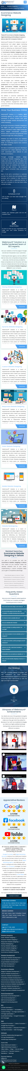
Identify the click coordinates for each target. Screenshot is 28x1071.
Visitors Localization (14, 1063)
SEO (2, 1005)
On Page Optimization (18, 1012)
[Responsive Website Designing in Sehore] (14, 397)
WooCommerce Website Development (12, 982)
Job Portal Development (8, 998)
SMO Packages (18, 1030)
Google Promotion (8, 854)
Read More (22, 306)
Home (2, 6)
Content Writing (5, 1012)
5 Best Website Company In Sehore (12, 579)
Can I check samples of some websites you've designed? (13, 635)
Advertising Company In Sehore (11, 587)
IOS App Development (7, 1037)
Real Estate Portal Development (10, 996)
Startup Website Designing (12, 287)
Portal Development (7, 993)
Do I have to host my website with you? (11, 618)
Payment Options (14, 1051)
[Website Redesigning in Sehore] (14, 516)
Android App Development (8, 1039)
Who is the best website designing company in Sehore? (13, 659)
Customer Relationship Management (11, 1035)
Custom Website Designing (12, 367)
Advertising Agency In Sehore (16, 585)
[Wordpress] (15, 1061)
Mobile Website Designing (11, 486)
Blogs (11, 1049)
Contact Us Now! (14, 896)
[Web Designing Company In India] (14, 740)
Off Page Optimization (7, 1014)
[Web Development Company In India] (14, 762)
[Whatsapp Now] (3, 1062)
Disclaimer (4, 1053)
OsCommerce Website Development (11, 980)
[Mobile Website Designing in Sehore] (14, 477)
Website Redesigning (9, 526)
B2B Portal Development (8, 1000)
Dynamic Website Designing (12, 327)
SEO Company (10, 866)
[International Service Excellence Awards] (14, 783)
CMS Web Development (8, 964)
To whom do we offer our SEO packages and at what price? (13, 641)
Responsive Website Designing (13, 406)
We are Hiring (19, 1049)
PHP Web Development (7, 966)
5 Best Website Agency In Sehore (12, 575)
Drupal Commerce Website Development (13, 990)
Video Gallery (5, 1049)
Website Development (8, 955)
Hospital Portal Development (9, 1002)
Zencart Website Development (10, 973)
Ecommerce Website (7, 969)
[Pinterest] (7, 1061)
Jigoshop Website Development (10, 986)
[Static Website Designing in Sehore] (14, 437)
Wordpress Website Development (10, 958)
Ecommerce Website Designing (10, 952)
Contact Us (4, 1051)
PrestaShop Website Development (11, 978)
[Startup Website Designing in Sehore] (14, 277)
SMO (2, 1021)
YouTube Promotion (6, 1030)
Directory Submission (7, 1009)
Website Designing (12, 6)
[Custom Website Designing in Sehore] (14, 357)
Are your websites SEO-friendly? (9, 622)
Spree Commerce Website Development (12, 984)
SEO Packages (5, 1018)
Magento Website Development (10, 971)
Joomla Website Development (9, 960)
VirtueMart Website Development (10, 988)
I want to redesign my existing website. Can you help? (12, 628)
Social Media (20, 874)
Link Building (18, 1009)
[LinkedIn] (10, 1061)
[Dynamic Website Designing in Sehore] (14, 317)
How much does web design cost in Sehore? (12, 606)
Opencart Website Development (10, 976)
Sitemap (11, 1053)
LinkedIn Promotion (6, 1028)
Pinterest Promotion (19, 1028)
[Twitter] (5, 1061)
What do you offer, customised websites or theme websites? (12, 648)
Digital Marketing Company (9, 1047)
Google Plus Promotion (7, 1025)
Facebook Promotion (7, 1023)
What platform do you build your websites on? (13, 654)
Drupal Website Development (9, 962)
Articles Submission (6, 1007)
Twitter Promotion (20, 1023)
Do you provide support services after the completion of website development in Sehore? (13, 612)
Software (4, 1033)
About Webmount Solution (8, 1045)
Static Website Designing (11, 446)
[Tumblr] (12, 1061)
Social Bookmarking (6, 1016)
